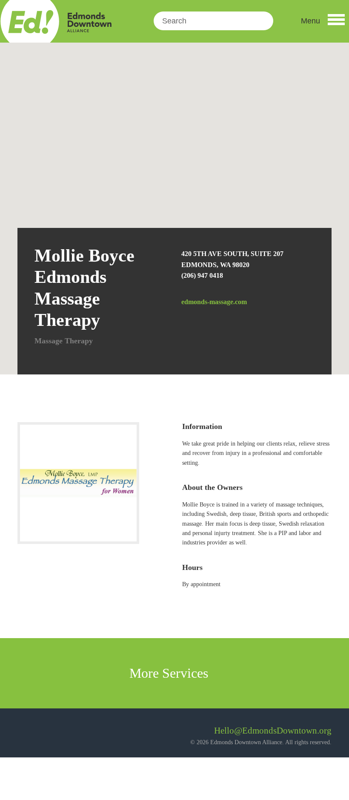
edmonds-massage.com (214, 301)
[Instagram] (47, 733)
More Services (170, 673)
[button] (323, 21)
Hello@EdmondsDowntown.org (273, 730)
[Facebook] (24, 733)
